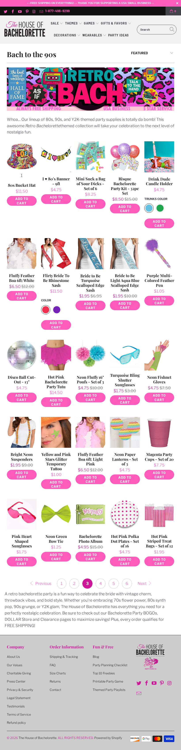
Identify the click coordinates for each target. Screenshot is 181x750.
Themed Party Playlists (109, 690)
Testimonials (16, 706)
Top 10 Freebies (104, 673)
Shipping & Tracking (64, 657)
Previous (42, 583)
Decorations (65, 35)
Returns (55, 681)
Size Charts (58, 673)
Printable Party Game (108, 681)
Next (142, 583)
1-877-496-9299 (57, 11)
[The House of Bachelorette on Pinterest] (27, 11)
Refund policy (16, 722)
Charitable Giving (19, 673)
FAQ (53, 665)
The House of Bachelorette (38, 738)
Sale (55, 23)
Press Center (16, 681)
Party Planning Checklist (110, 665)
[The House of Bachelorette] (24, 29)
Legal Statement (18, 698)
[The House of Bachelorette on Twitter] (5, 11)
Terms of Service (19, 714)
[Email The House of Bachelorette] (41, 11)
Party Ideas (118, 35)
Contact (55, 690)
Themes (72, 23)
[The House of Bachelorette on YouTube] (20, 11)
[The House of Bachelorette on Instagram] (34, 11)
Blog (96, 657)
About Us (13, 657)
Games (90, 23)
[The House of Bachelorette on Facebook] (12, 11)
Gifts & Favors (114, 23)
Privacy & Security (20, 690)
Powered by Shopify (108, 738)
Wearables (92, 35)
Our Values (14, 665)
